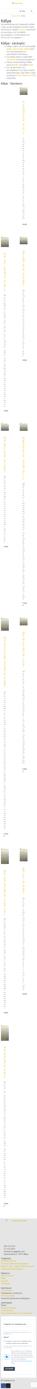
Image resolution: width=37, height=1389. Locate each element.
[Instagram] (8, 1385)
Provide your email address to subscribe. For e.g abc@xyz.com (17, 1333)
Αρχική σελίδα (15, 16)
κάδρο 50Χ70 (12, 49)
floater (31, 65)
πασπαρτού (11, 59)
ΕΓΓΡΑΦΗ (9, 1369)
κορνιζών (22, 29)
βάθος (16, 65)
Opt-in (6, 1337)
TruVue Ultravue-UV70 (24, 75)
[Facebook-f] (3, 1385)
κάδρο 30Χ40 (24, 49)
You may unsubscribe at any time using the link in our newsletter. (17, 1346)
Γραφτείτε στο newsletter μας (15, 1324)
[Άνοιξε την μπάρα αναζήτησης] (31, 11)
